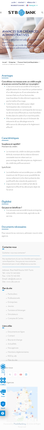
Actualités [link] (12, 344)
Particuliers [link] (12, 294)
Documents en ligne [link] (16, 332)
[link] (2, 413)
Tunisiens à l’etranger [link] (16, 310)
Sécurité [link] (3, 408)
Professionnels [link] (14, 298)
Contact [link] (21, 2)
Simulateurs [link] (13, 314)
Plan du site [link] (12, 360)
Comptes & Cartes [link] (15, 318)
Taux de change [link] (3, 371)
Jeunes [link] (11, 306)
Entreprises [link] (12, 62)
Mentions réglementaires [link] (18, 352)
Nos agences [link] (13, 348)
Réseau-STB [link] (31, 2)
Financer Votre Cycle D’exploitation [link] (28, 62)
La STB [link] (13, 2)
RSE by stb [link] (12, 356)
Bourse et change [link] (17, 5)
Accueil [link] (4, 62)
